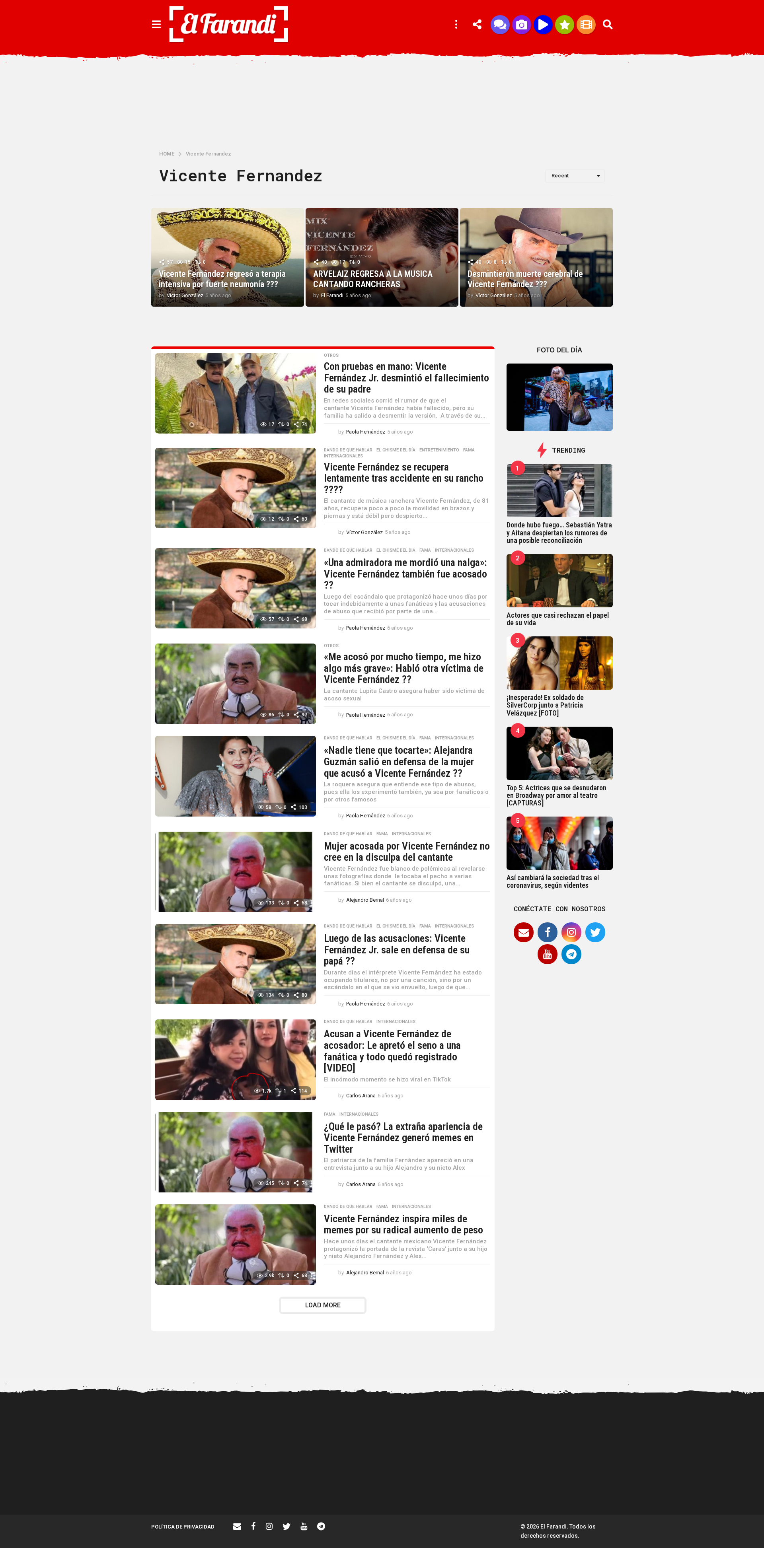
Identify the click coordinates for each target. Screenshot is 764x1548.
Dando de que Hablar (348, 450)
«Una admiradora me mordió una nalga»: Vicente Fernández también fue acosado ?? (405, 573)
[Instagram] (571, 932)
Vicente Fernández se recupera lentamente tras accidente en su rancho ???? (403, 478)
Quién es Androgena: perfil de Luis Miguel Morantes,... (589, 1486)
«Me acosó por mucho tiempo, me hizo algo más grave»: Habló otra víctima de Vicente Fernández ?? (403, 668)
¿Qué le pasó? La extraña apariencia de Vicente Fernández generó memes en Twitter (403, 1137)
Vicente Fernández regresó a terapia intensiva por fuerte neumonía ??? (222, 279)
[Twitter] (595, 932)
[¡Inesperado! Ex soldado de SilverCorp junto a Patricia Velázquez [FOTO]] (560, 663)
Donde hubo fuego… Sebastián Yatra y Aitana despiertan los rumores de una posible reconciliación (559, 533)
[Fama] (521, 24)
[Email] (524, 932)
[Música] (543, 24)
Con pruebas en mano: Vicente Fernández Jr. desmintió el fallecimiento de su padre (406, 377)
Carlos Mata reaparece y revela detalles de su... (669, 1486)
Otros (331, 355)
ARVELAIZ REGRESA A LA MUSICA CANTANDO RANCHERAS (373, 279)
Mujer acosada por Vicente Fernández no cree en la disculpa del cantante (407, 851)
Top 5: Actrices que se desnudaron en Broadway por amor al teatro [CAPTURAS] (556, 795)
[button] (156, 25)
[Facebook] (547, 932)
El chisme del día (395, 450)
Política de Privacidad (182, 1527)
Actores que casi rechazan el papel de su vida (558, 619)
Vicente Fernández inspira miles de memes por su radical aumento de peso (403, 1224)
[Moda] (564, 24)
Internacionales (343, 456)
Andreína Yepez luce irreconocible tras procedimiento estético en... (191, 1489)
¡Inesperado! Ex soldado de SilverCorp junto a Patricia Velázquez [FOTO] (545, 705)
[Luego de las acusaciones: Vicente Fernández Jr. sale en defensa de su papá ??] (235, 964)
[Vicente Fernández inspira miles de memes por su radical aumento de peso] (235, 1244)
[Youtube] (547, 954)
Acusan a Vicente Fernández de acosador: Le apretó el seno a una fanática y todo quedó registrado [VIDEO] (392, 1051)
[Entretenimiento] (586, 24)
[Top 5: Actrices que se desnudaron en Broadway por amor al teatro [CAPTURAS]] (560, 753)
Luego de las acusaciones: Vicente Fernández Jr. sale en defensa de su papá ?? (397, 949)
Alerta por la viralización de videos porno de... (270, 1486)
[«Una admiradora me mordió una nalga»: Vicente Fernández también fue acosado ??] (235, 588)
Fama (469, 450)
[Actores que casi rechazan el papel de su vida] (560, 580)
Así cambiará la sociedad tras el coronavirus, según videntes (553, 881)
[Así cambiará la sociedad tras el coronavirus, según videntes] (560, 843)
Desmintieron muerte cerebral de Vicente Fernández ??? (525, 279)
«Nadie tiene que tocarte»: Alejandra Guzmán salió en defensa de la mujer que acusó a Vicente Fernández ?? (399, 761)
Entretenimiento (439, 450)
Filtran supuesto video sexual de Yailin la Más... (350, 1486)
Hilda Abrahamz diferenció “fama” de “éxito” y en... (429, 1486)
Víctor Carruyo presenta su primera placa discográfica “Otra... (509, 1489)
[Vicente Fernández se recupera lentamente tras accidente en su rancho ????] (235, 488)
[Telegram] (571, 954)
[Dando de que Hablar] (500, 24)
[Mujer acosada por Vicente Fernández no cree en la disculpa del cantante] (235, 872)
